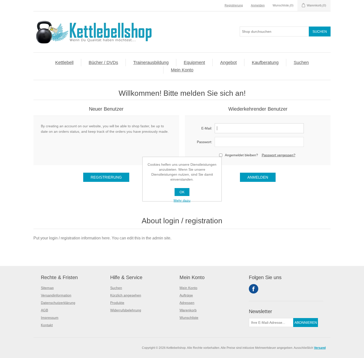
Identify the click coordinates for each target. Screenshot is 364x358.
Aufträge (186, 295)
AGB (44, 310)
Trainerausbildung (151, 62)
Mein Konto (182, 69)
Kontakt (47, 325)
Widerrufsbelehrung (125, 310)
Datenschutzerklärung (58, 303)
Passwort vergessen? (278, 155)
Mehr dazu (182, 200)
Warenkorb (188, 310)
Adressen (187, 303)
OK (182, 192)
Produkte (117, 303)
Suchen (301, 62)
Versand (320, 348)
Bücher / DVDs (103, 62)
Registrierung (234, 5)
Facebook (253, 288)
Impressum (49, 318)
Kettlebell (64, 62)
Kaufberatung (265, 62)
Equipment (194, 62)
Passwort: (204, 142)
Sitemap (47, 288)
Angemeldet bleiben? (241, 155)
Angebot (228, 62)
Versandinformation (56, 295)
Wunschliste (189, 318)
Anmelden (258, 5)
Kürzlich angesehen (125, 295)
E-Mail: (206, 128)
